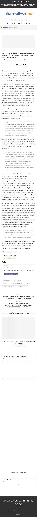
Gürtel (28, 283)
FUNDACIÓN (30, 5)
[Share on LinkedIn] (17, 65)
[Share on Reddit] (19, 65)
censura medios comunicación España (13, 283)
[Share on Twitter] (14, 65)
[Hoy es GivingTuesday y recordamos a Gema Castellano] (18, 328)
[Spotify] (21, 2)
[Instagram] (12, 2)
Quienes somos (11, 4)
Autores (3, 4)
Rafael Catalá (22, 286)
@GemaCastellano (10, 258)
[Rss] (28, 2)
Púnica (14, 286)
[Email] (18, 2)
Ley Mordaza (6, 286)
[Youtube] (20, 500)
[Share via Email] (25, 65)
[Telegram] (26, 2)
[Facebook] (7, 23)
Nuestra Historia (22, 4)
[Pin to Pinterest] (16, 65)
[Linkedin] (14, 2)
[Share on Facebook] (12, 65)
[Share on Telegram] (23, 65)
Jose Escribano (8, 60)
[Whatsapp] (23, 2)
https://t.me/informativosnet (18, 472)
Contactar (32, 4)
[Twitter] (10, 2)
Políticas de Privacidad (10, 5)
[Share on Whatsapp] (21, 65)
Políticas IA (22, 5)
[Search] (35, 27)
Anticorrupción (7, 280)
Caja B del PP (17, 280)
